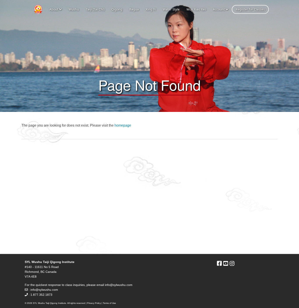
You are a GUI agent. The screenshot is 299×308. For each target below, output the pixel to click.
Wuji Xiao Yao (196, 9)
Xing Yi (151, 9)
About (54, 9)
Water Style (171, 9)
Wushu (74, 9)
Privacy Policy (94, 303)
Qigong (116, 9)
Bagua (134, 9)
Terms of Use (109, 303)
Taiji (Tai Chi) (95, 9)
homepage (122, 125)
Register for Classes (250, 9)
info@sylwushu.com (118, 285)
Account (219, 9)
